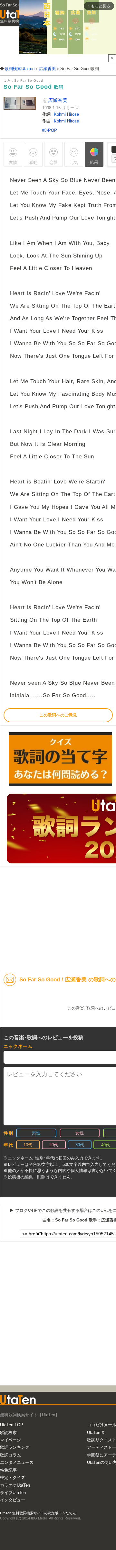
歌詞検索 (8, 1432)
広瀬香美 (57, 100)
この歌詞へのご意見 (58, 715)
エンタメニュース (17, 1462)
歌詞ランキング (14, 1447)
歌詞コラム (10, 1455)
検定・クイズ (12, 1477)
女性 (79, 1133)
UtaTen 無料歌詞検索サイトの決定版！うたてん (38, 1513)
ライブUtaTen (13, 1492)
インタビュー (12, 1500)
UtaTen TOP (11, 1424)
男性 (36, 1133)
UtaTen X (95, 1432)
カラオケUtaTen (15, 1485)
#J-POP (49, 130)
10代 (28, 1144)
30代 (79, 1144)
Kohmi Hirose (66, 114)
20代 (53, 1144)
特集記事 (8, 1470)
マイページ (10, 1439)
